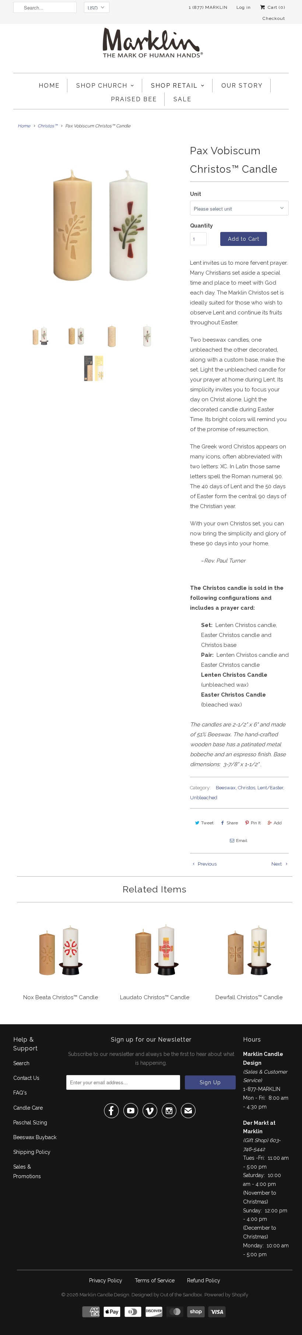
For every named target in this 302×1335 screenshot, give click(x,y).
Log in (243, 7)
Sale (182, 99)
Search (21, 1063)
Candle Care (28, 1108)
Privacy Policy (105, 1280)
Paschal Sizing (30, 1123)
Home (49, 85)
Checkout (274, 18)
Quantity (201, 226)
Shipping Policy (31, 1152)
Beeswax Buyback (34, 1137)
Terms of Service (155, 1280)
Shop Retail (174, 85)
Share (232, 822)
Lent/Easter (270, 787)
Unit (195, 194)
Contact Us (26, 1078)
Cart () (275, 7)
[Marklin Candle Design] (151, 46)
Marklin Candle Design (104, 1294)
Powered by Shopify (226, 1294)
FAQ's (20, 1093)
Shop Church (101, 85)
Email (241, 840)
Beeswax (226, 787)
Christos (246, 787)
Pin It (256, 822)
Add (278, 822)
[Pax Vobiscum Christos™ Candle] (98, 226)
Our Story (242, 85)
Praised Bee (134, 99)
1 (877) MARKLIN (208, 7)
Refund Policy (203, 1280)
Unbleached (203, 797)
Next (277, 864)
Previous (207, 864)
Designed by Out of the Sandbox (166, 1294)
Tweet (207, 822)
